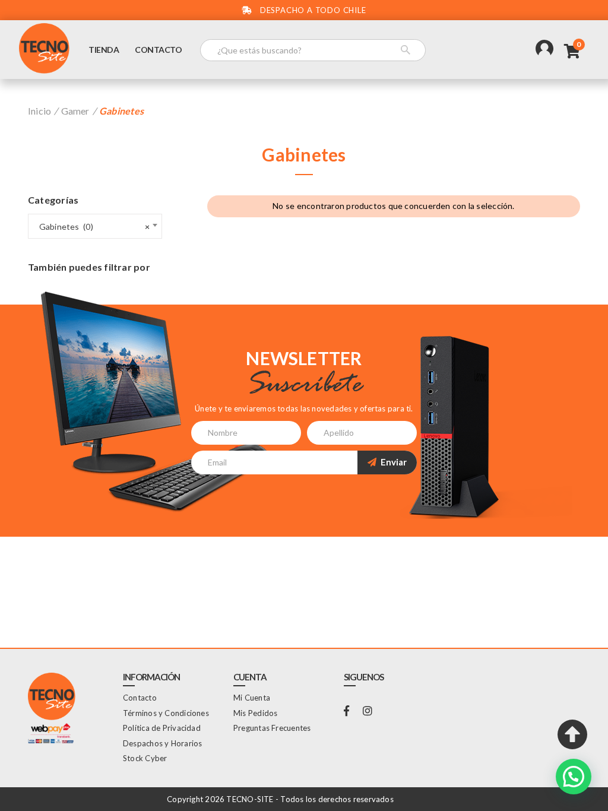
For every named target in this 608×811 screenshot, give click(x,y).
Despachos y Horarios (162, 743)
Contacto (158, 50)
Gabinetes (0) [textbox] (91, 226)
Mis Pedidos (255, 713)
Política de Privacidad (162, 728)
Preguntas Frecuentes (272, 728)
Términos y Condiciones (166, 713)
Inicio (39, 110)
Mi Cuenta (251, 697)
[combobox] (95, 226)
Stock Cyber (145, 758)
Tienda (103, 50)
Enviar (393, 462)
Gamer (75, 110)
